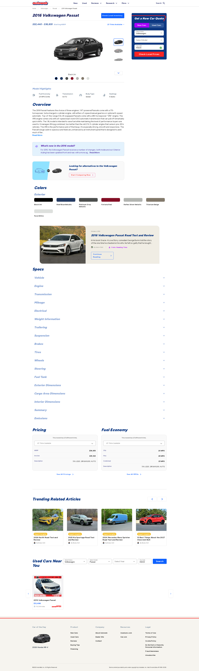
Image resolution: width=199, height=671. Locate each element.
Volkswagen (44, 8)
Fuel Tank (40, 377)
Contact (98, 641)
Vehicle (39, 277)
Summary (40, 410)
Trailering (40, 327)
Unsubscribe (150, 655)
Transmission (42, 294)
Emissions (40, 418)
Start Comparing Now (81, 175)
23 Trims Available (114, 24)
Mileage (39, 302)
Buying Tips (75, 645)
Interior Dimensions (47, 401)
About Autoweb (101, 633)
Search (160, 561)
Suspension (41, 335)
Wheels (39, 360)
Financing (74, 649)
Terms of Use (150, 633)
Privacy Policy (150, 637)
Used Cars (156, 25)
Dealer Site (99, 637)
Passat (55, 8)
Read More (37, 135)
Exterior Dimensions (47, 385)
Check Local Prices (149, 54)
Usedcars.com (126, 633)
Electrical (40, 310)
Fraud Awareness (152, 651)
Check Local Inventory (112, 16)
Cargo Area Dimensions (49, 393)
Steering (39, 368)
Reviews (73, 641)
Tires (37, 352)
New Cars (141, 25)
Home (34, 8)
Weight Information (47, 319)
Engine (38, 286)
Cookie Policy (150, 641)
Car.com (123, 637)
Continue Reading (97, 255)
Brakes (38, 343)
